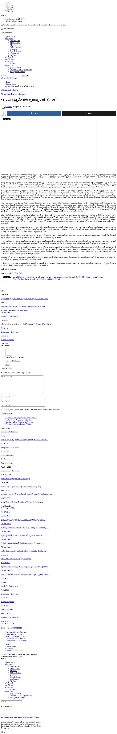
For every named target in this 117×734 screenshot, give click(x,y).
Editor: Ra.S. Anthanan (13, 21)
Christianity (33, 277)
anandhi (16, 277)
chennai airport (24, 277)
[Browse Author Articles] (5, 289)
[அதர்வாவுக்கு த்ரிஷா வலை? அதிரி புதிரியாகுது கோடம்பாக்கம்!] (3, 713)
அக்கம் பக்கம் (15, 43)
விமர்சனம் (9, 57)
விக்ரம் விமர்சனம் (7, 455)
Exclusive (14, 94)
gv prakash (61, 277)
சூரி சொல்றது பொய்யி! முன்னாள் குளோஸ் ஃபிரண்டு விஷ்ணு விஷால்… (27, 494)
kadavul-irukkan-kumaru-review (85, 277)
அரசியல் (13, 45)
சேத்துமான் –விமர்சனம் (10, 447)
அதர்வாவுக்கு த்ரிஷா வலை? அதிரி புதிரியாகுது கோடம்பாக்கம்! (24, 299)
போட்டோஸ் (9, 59)
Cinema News (15, 41)
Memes (100, 277)
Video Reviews (15, 47)
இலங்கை (13, 49)
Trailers (12, 63)
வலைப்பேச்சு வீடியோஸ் (13, 650)
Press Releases (15, 51)
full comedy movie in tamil (47, 277)
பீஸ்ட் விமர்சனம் (7, 463)
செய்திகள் (9, 39)
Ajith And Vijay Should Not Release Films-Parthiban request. (23, 306)
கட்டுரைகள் (14, 53)
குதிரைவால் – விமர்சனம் (10, 471)
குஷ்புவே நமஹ (15, 68)
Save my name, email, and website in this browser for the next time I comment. (32, 410)
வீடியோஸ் (9, 61)
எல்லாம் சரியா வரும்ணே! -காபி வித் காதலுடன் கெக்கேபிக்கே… (24, 440)
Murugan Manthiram (17, 72)
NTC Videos (5, 563)
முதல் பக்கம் (10, 37)
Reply (7, 365)
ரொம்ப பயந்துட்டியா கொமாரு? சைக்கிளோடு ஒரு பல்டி (21, 486)
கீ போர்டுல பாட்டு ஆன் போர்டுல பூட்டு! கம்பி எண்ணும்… (22, 502)
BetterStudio (17, 656)
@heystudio (16, 628)
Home (7, 644)
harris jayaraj (69, 277)
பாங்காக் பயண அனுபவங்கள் (21, 70)
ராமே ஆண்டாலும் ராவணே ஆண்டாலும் (15, 479)
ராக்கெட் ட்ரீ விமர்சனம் (9, 432)
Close (3, 732)
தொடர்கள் (9, 65)
